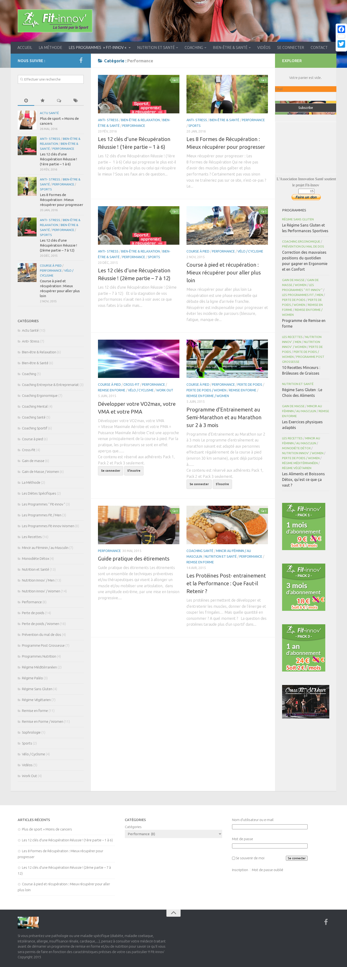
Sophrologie (31, 732)
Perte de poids (249, 384)
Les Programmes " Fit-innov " (43, 504)
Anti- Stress (108, 120)
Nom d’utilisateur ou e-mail (253, 820)
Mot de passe (242, 839)
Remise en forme (111, 390)
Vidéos (264, 47)
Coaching (194, 47)
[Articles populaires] (42, 101)
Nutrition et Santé (156, 47)
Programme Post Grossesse (43, 645)
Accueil (24, 47)
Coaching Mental (35, 406)
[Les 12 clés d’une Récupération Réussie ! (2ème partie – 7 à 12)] (138, 225)
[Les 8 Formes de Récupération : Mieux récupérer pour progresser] (227, 94)
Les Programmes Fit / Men (41, 515)
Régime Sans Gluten (37, 689)
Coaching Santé (199, 551)
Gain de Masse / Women (40, 472)
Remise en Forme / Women (207, 396)
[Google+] (341, 50)
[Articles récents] (26, 101)
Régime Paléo (32, 678)
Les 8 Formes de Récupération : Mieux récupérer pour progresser (61, 200)
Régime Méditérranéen (39, 667)
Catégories (133, 827)
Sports (194, 126)
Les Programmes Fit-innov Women (48, 526)
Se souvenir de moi (250, 858)
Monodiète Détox (35, 558)
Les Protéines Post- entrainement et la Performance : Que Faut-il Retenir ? (226, 583)
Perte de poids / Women (206, 390)
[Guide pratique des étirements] (138, 525)
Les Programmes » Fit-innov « (98, 47)
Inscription (240, 870)
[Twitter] (341, 44)
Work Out (164, 390)
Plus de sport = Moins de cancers (47, 829)
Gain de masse (33, 461)
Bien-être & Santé (230, 47)
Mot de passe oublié (267, 870)
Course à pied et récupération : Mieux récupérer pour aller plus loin (223, 272)
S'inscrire (133, 470)
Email (279, 89)
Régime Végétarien (36, 700)
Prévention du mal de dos (41, 635)
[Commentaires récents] (59, 101)
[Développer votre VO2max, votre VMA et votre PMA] (138, 359)
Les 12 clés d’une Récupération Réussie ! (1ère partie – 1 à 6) (58, 159)
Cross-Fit (131, 384)
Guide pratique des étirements (133, 558)
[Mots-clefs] (75, 101)
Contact (319, 47)
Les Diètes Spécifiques (39, 493)
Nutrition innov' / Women (41, 591)
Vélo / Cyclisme (250, 251)
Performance (133, 126)
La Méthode (50, 47)
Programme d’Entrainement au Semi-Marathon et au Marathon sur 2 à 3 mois (224, 417)
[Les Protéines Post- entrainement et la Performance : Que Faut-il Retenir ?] (227, 525)
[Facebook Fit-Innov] (81, 60)
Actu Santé (49, 113)
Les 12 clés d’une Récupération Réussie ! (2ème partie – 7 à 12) (58, 245)
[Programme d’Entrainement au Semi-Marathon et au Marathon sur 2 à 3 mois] (227, 359)
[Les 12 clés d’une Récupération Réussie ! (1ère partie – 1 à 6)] (138, 94)
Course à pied (197, 251)
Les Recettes (32, 537)
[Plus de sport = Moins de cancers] (27, 120)
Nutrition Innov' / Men (38, 580)
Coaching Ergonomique (40, 396)
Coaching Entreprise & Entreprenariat (50, 385)
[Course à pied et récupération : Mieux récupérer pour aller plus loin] (227, 225)
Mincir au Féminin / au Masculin (45, 548)
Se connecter (290, 47)
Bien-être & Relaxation (140, 120)
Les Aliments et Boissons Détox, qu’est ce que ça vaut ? (303, 479)
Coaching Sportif (34, 428)
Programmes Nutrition (39, 656)
